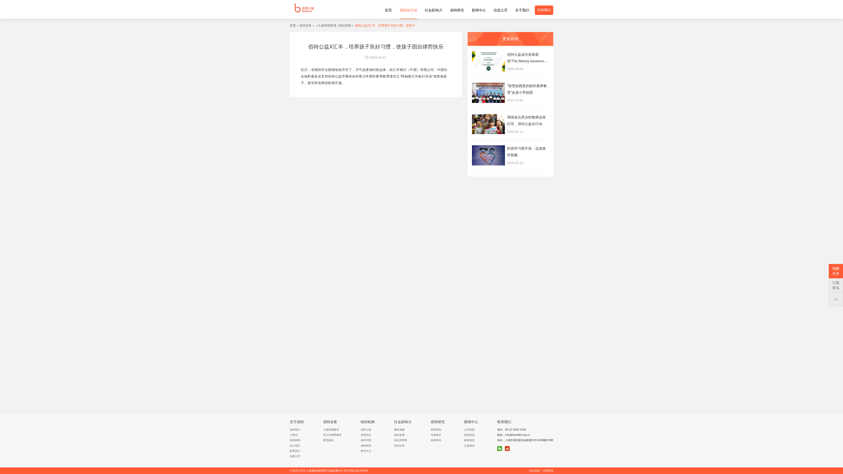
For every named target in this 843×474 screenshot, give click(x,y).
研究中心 (366, 450)
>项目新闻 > (345, 25)
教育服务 (328, 440)
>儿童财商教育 (325, 25)
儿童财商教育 (331, 429)
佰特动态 (469, 434)
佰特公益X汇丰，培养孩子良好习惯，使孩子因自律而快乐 (387, 25)
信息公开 (295, 456)
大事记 (294, 434)
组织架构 (295, 440)
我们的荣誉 (400, 440)
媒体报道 (469, 440)
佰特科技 (366, 445)
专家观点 (436, 434)
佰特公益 (366, 429)
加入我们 (295, 445)
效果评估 (436, 440)
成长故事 (399, 434)
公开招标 (469, 429)
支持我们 (544, 10)
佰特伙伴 (399, 445)
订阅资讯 (835, 285)
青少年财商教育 (332, 434)
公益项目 (469, 445)
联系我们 (295, 450)
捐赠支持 (835, 271)
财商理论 (436, 429)
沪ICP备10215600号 (356, 470)
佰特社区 (366, 434)
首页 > (294, 25)
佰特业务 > (306, 25)
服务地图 (399, 429)
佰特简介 (295, 429)
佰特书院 (366, 440)
